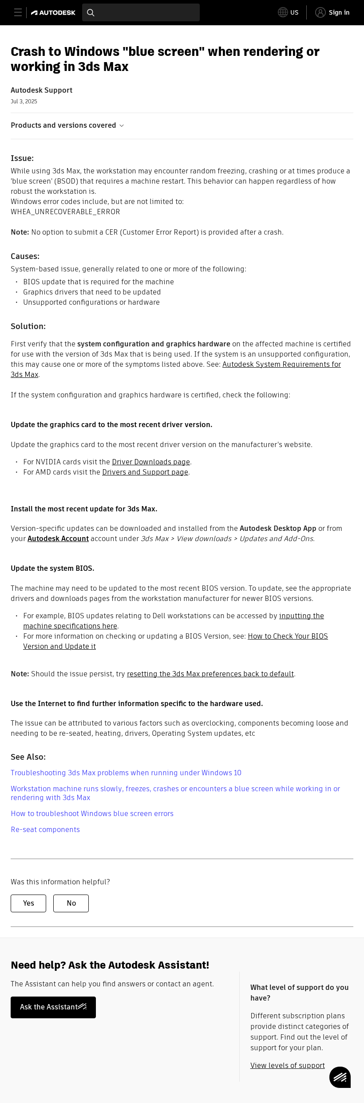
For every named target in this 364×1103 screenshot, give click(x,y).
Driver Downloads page (151, 462)
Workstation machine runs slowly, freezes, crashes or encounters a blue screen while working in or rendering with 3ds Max (175, 793)
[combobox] (141, 12)
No (71, 903)
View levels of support (287, 1065)
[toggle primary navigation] (23, 12)
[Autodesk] (54, 12)
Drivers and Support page (145, 472)
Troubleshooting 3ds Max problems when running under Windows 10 (126, 773)
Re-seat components (45, 829)
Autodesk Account (58, 539)
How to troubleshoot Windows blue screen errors (92, 814)
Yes (28, 903)
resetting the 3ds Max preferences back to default (210, 674)
